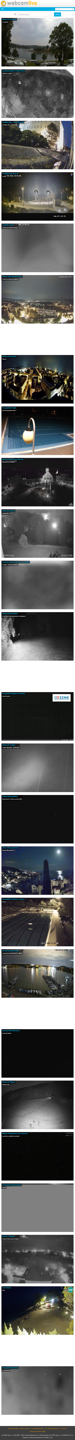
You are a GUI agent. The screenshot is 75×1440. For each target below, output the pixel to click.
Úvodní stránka (13, 1428)
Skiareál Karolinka (10, 613)
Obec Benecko (8, 511)
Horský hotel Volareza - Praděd (15, 562)
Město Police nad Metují (12, 459)
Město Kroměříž (9, 356)
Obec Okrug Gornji (10, 848)
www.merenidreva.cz (36, 1437)
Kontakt (63, 1428)
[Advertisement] (37, 339)
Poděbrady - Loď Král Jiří (13, 122)
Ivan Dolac (6, 1288)
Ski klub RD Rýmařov (11, 1030)
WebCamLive (19, 3)
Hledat (57, 14)
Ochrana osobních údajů (37, 1431)
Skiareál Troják (8, 745)
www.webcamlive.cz (32, 1435)
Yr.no (51, 1437)
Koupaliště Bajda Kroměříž (13, 693)
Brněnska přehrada (10, 951)
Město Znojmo (8, 1236)
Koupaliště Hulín (9, 408)
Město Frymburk (9, 19)
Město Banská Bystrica (12, 276)
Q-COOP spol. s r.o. (56, 1435)
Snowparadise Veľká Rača (13, 71)
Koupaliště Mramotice (11, 1185)
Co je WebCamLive (37, 1428)
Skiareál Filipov (8, 1082)
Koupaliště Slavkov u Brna (13, 899)
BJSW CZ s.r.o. (68, 1435)
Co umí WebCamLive (52, 1428)
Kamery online (24, 1428)
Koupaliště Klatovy (10, 1368)
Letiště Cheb (7, 225)
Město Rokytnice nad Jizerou (15, 1133)
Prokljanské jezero (10, 174)
